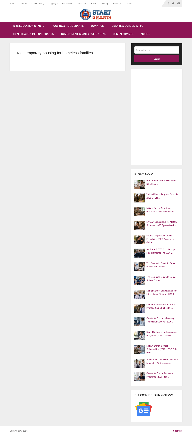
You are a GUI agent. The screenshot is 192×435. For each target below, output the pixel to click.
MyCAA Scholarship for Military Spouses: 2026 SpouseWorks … (162, 224)
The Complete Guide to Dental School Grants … (161, 279)
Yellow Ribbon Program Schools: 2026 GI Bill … (162, 196)
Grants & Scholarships (127, 26)
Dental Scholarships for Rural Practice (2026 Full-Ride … (160, 306)
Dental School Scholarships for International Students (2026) (161, 292)
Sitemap (117, 3)
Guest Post (82, 3)
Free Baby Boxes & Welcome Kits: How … (161, 182)
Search (157, 59)
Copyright (53, 3)
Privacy (105, 3)
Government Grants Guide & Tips (83, 34)
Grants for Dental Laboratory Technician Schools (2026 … (160, 320)
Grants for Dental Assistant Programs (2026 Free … (159, 375)
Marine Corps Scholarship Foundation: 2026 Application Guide (160, 239)
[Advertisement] (156, 117)
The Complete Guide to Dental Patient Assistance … (161, 265)
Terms (128, 3)
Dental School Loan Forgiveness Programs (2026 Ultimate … (162, 334)
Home (94, 3)
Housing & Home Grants (68, 26)
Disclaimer (67, 3)
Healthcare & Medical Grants (33, 34)
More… (145, 34)
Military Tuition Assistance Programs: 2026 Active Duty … (161, 210)
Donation (97, 26)
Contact (23, 3)
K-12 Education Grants (28, 26)
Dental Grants (123, 34)
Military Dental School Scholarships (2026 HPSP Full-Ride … (161, 349)
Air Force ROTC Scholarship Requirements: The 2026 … (160, 251)
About (12, 3)
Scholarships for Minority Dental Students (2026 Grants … (162, 361)
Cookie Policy (38, 3)
